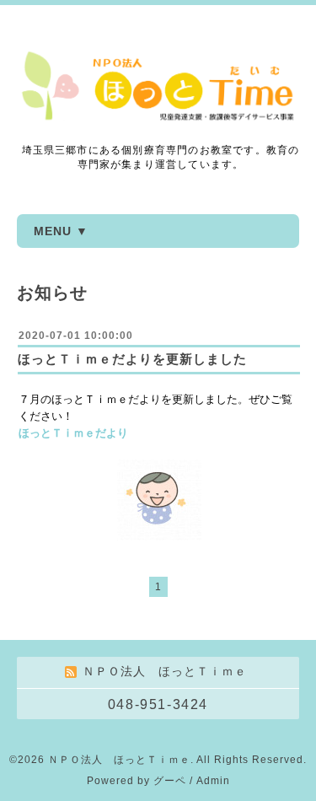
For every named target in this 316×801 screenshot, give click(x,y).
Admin (213, 781)
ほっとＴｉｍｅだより (73, 433)
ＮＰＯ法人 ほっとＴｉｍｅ (119, 760)
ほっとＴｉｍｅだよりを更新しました (132, 359)
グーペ (169, 781)
